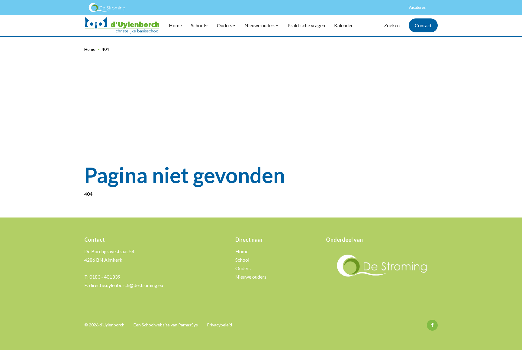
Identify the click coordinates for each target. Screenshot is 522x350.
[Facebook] (432, 325)
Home (89, 49)
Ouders (243, 268)
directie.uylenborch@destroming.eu (126, 285)
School (242, 260)
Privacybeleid (219, 324)
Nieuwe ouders (250, 277)
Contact (423, 25)
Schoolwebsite (156, 324)
